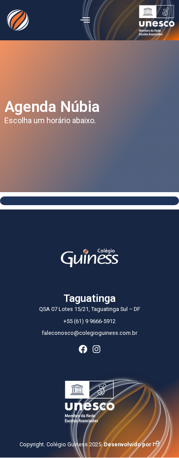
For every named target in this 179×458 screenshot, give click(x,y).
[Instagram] (96, 349)
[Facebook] (83, 349)
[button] (85, 20)
